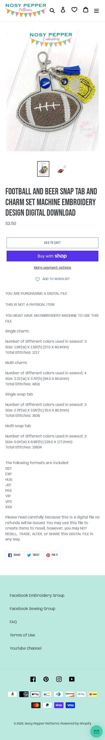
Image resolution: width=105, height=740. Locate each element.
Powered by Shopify (76, 723)
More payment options (52, 268)
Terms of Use (22, 635)
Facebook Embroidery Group (37, 596)
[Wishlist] (74, 10)
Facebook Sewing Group (32, 609)
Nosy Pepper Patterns (42, 723)
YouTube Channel (26, 648)
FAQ (13, 622)
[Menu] (96, 10)
